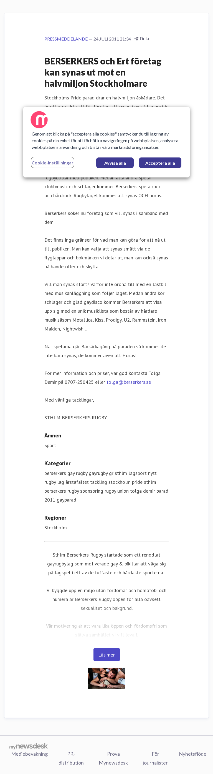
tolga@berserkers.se (128, 382)
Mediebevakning (29, 754)
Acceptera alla (160, 163)
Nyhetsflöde (192, 754)
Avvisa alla (115, 163)
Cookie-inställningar (52, 162)
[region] (106, 142)
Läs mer (106, 655)
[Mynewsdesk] (29, 746)
